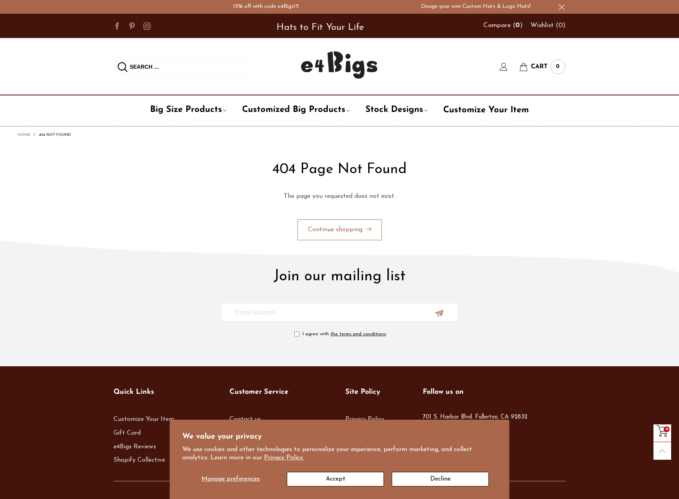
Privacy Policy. (284, 458)
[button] (439, 313)
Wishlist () (547, 25)
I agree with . (345, 334)
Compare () (503, 25)
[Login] (509, 66)
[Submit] (123, 67)
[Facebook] (117, 25)
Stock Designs (394, 109)
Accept (335, 479)
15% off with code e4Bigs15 (260, 6)
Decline (440, 479)
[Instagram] (146, 25)
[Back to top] (662, 451)
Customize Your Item (486, 110)
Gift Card (127, 433)
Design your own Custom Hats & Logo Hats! (470, 6)
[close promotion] (561, 7)
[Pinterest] (132, 25)
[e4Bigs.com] (339, 65)
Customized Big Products (293, 109)
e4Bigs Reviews (135, 447)
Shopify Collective (139, 460)
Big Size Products (186, 109)
